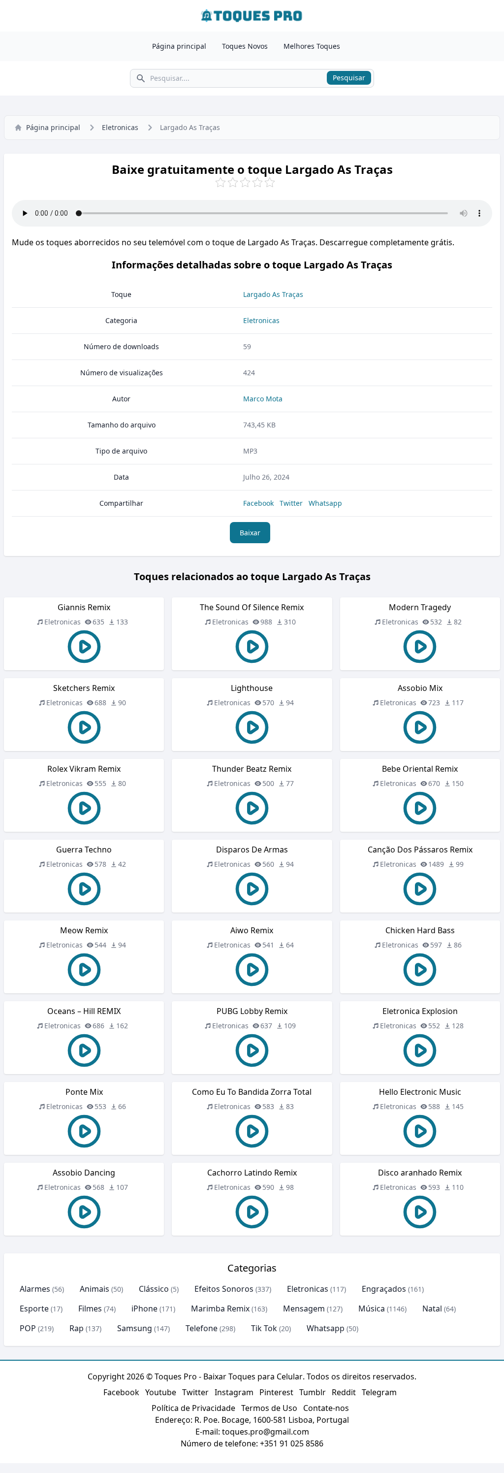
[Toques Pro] (251, 16)
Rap (76, 1328)
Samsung (134, 1328)
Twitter (291, 503)
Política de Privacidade (193, 1408)
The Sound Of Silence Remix (252, 607)
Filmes (90, 1308)
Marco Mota (263, 398)
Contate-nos (326, 1408)
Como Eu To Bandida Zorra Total (252, 1091)
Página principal (179, 46)
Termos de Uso (269, 1408)
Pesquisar (349, 77)
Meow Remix (84, 930)
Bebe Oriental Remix (420, 768)
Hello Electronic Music (420, 1091)
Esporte (34, 1308)
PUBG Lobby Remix (252, 1011)
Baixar (250, 532)
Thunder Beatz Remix (251, 768)
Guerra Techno (84, 849)
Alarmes (35, 1288)
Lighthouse (252, 688)
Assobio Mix (420, 688)
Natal (432, 1308)
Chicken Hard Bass (420, 930)
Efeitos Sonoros (223, 1288)
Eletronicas (120, 127)
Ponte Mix (84, 1091)
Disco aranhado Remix (420, 1172)
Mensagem (304, 1308)
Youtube (160, 1392)
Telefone (202, 1328)
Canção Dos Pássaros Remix (420, 849)
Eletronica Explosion (420, 1011)
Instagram (234, 1392)
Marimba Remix (220, 1308)
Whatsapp (325, 503)
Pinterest (276, 1392)
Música (371, 1308)
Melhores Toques (312, 46)
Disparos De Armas (252, 849)
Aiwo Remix (251, 930)
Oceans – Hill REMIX (84, 1011)
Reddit (344, 1392)
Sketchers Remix (84, 688)
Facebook (258, 503)
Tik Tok (264, 1328)
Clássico (154, 1288)
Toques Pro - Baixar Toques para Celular (229, 1376)
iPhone (144, 1308)
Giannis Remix (84, 607)
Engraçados (384, 1288)
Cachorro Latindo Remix (252, 1172)
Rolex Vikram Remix (84, 768)
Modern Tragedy (420, 607)
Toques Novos (245, 46)
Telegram (379, 1392)
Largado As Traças (273, 294)
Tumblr (312, 1392)
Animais (94, 1288)
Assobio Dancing (84, 1172)
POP (28, 1328)
